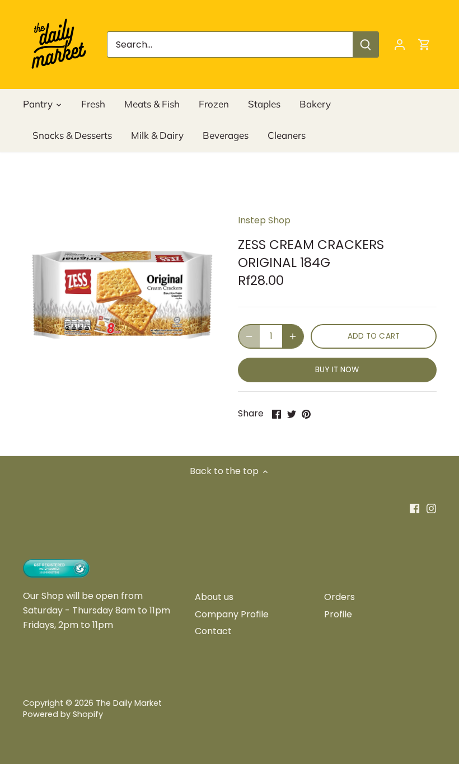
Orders (339, 596)
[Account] (399, 44)
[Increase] (292, 336)
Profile (338, 614)
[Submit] (365, 44)
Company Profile (232, 614)
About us (214, 596)
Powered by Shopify (63, 714)
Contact (213, 631)
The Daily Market (129, 703)
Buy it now (337, 369)
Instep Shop (264, 220)
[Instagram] (431, 508)
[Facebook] (414, 508)
